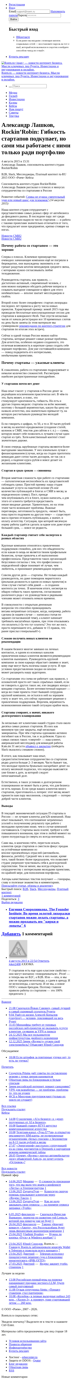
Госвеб (13, 96)
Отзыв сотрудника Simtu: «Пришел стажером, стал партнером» (34, 1291)
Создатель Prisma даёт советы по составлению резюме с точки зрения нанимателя (38, 1075)
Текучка (14, 115)
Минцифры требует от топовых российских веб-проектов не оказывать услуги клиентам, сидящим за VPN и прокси (38, 1028)
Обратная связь (18, 1367)
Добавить (11, 933)
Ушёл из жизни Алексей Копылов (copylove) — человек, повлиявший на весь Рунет (36, 1018)
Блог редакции (18, 1363)
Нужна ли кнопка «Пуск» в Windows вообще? (35, 1236)
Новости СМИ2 (11, 235)
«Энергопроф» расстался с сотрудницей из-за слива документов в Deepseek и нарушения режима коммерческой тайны (39, 1149)
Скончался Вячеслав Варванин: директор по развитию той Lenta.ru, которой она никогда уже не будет (38, 1217)
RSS (11, 1370)
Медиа (13, 92)
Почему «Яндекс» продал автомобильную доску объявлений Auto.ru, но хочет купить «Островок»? (39, 1159)
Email (12, 11)
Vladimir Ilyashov (33, 1234)
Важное (6, 1001)
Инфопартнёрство (20, 1347)
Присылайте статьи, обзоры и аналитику (27, 885)
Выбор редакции (12, 902)
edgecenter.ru (29, 1357)
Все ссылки (8, 1106)
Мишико (28, 1181)
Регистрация (17, 4)
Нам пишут (16, 109)
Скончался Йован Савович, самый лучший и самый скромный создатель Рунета (39, 1010)
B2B (25, 889)
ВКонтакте (23, 37)
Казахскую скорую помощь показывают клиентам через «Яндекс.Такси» (38, 1195)
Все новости (9, 1168)
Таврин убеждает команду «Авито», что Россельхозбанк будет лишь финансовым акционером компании (37, 1227)
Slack (33, 889)
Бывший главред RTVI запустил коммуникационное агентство (33, 1127)
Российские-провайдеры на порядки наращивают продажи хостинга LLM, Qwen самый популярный (36, 1283)
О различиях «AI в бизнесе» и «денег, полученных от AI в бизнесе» (36, 1120)
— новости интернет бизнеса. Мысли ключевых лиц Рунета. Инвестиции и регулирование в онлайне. (34, 76)
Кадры (13, 102)
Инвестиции (17, 99)
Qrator (37, 1360)
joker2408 (15, 964)
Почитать (7, 1066)
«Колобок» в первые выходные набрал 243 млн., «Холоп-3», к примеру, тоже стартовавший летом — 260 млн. (39, 1299)
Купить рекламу (19, 56)
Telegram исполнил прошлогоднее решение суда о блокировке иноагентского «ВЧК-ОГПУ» (36, 1257)
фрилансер (28, 1214)
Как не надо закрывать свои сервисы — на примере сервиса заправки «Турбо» (39, 1205)
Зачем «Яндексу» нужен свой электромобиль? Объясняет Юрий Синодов (36, 1043)
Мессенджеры (46, 889)
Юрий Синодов (33, 1243)
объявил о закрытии (38, 746)
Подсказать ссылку (13, 1109)
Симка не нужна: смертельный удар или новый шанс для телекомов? (33, 198)
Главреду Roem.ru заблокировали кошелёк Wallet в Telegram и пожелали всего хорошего (39, 1249)
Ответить (43, 960)
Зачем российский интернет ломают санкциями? (39, 1086)
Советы (13, 112)
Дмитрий (29, 1253)
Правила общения (20, 1344)
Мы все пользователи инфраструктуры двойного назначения (33, 1036)
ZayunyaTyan (31, 1191)
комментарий (10, 895)
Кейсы (13, 105)
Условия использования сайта (27, 1341)
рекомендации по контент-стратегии (42, 325)
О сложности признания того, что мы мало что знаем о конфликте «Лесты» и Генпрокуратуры (39, 1185)
